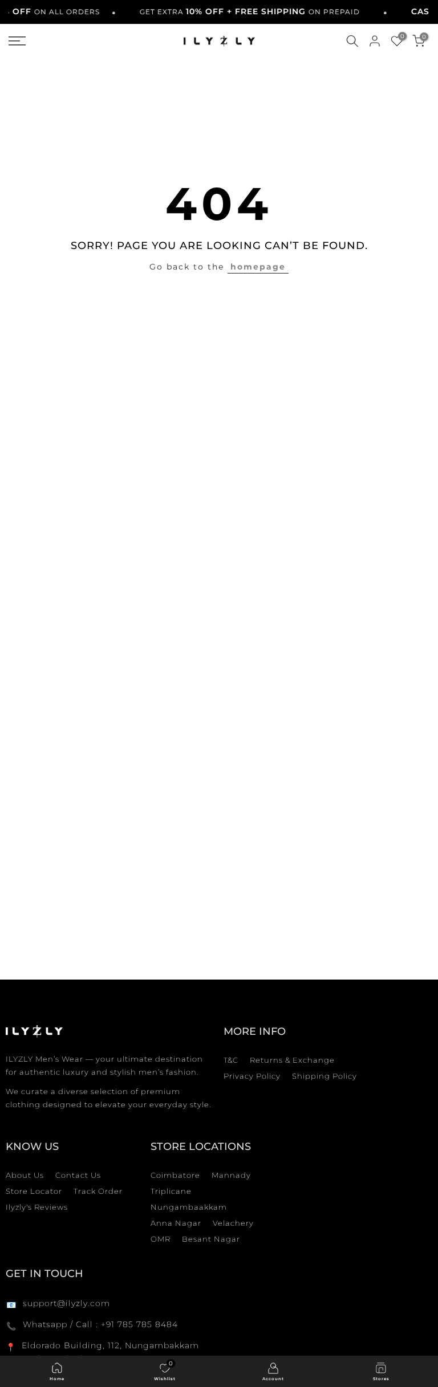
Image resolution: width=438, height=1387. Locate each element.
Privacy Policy (252, 1075)
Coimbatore (175, 1175)
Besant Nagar (211, 1238)
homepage (258, 267)
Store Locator (34, 1191)
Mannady (231, 1175)
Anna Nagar (176, 1222)
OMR (161, 1238)
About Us (25, 1175)
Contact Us (78, 1175)
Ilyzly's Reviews (37, 1206)
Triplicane (171, 1191)
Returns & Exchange (292, 1059)
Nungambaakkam (189, 1206)
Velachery (233, 1222)
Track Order (98, 1191)
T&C (231, 1059)
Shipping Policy (324, 1075)
